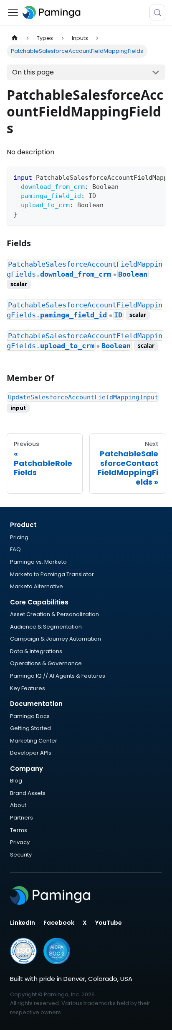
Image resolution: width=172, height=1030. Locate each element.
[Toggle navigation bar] (13, 12)
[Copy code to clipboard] (155, 177)
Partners (21, 818)
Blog (16, 781)
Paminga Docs (30, 716)
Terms (18, 830)
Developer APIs (30, 753)
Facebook (58, 923)
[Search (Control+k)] (157, 12)
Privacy (20, 842)
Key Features (27, 688)
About (18, 805)
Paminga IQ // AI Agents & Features (57, 676)
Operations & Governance (46, 663)
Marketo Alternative (36, 586)
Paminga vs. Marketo (38, 562)
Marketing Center (33, 741)
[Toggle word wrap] (140, 177)
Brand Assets (28, 793)
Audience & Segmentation (46, 627)
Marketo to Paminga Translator (52, 574)
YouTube (108, 923)
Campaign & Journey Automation (55, 639)
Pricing (19, 537)
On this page (33, 72)
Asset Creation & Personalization (54, 614)
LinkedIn (22, 923)
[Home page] (15, 38)
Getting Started (30, 728)
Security (21, 855)
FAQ (15, 549)
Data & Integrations (36, 651)
